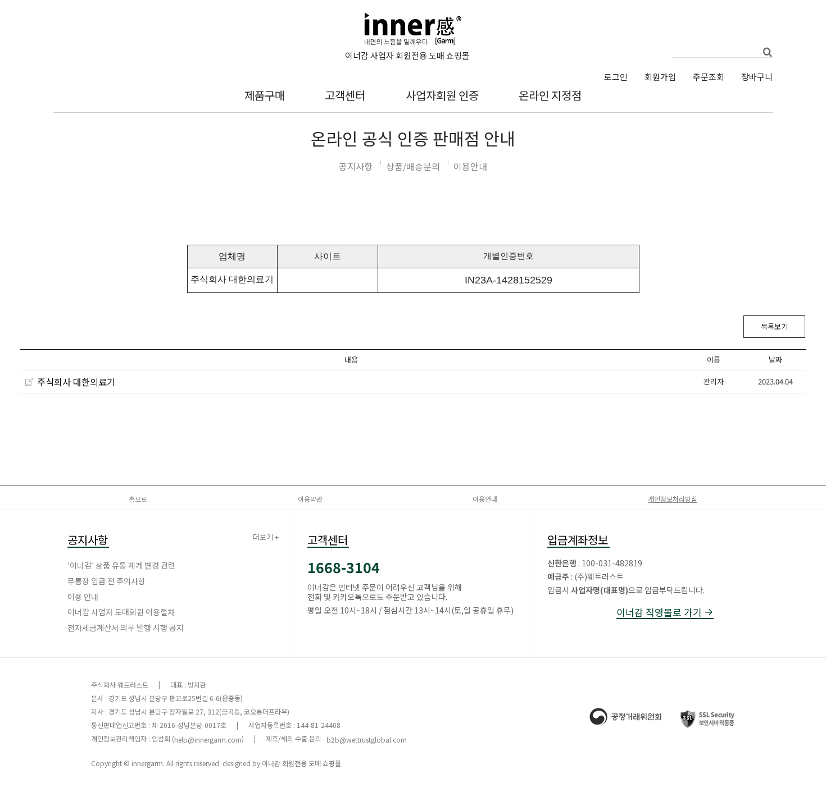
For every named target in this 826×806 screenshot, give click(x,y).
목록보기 (774, 326)
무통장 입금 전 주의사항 (106, 581)
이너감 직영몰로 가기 (660, 612)
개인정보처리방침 (672, 498)
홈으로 (138, 498)
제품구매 (264, 95)
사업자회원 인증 (442, 95)
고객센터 (345, 95)
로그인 (616, 77)
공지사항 (356, 166)
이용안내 (470, 166)
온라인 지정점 (550, 95)
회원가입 (660, 77)
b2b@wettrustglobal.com (366, 739)
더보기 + (266, 537)
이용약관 (310, 498)
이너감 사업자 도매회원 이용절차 (121, 611)
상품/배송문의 (413, 166)
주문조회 (708, 77)
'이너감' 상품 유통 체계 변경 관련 (121, 565)
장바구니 (757, 77)
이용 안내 (82, 596)
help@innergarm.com (208, 739)
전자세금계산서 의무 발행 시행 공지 (125, 627)
